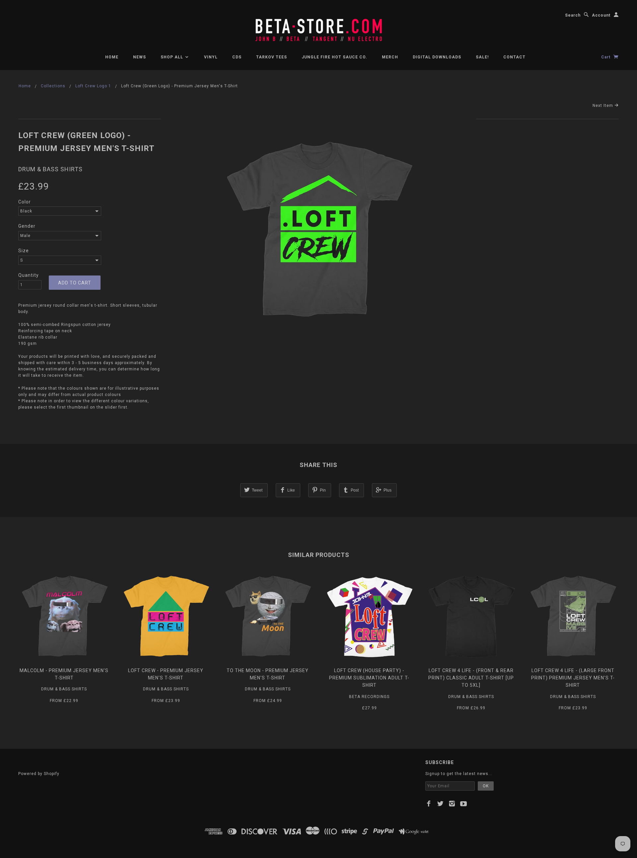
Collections (53, 86)
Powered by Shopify (38, 773)
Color (24, 201)
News (139, 57)
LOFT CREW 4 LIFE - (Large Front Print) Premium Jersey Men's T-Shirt (573, 678)
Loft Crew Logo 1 (93, 86)
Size (23, 250)
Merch (390, 57)
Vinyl (211, 57)
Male (25, 235)
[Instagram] (452, 803)
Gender (26, 226)
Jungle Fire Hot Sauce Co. (334, 57)
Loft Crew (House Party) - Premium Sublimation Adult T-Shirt (369, 678)
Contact (514, 57)
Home (111, 57)
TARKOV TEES (271, 57)
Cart (606, 57)
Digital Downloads (437, 57)
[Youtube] (463, 803)
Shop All (172, 57)
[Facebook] (428, 803)
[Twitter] (440, 803)
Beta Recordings (369, 696)
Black (26, 211)
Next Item (603, 105)
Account (601, 15)
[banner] (318, 26)
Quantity (28, 275)
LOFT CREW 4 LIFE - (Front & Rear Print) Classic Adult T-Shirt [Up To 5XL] (471, 678)
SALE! (482, 57)
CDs (237, 57)
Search (573, 15)
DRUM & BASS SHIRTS (50, 169)
